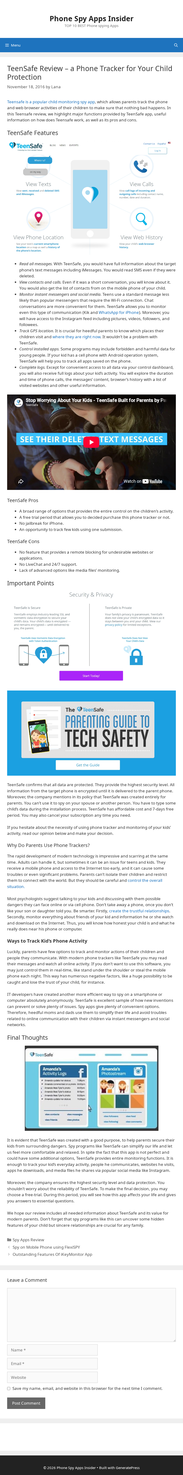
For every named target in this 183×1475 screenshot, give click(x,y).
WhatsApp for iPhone (119, 312)
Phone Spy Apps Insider (92, 18)
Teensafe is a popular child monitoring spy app (51, 101)
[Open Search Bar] (176, 45)
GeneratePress (128, 1467)
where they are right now (76, 336)
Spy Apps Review (28, 1239)
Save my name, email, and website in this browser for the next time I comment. (87, 1388)
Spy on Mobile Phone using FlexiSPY (46, 1247)
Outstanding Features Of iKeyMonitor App (52, 1254)
